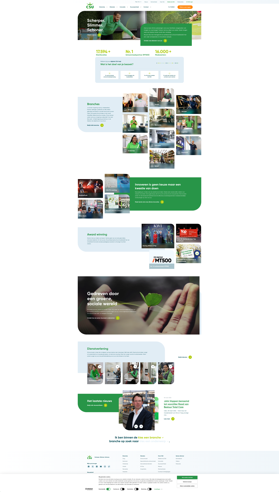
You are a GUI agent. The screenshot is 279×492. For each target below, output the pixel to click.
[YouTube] (100, 466)
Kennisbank (179, 458)
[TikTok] (109, 466)
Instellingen (157, 489)
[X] (92, 466)
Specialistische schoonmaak (148, 461)
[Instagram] (104, 466)
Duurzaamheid (162, 463)
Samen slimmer (180, 456)
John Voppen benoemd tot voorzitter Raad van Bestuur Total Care (176, 404)
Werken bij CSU (162, 458)
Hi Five (142, 466)
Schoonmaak (143, 458)
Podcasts (178, 463)
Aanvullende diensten (146, 463)
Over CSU (160, 456)
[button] (185, 7)
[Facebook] (88, 466)
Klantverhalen (162, 469)
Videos (177, 461)
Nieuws (160, 466)
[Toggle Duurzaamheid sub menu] (141, 7)
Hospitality (143, 469)
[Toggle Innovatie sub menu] (127, 7)
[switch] (122, 489)
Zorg (124, 458)
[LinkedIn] (96, 466)
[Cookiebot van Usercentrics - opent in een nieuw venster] (89, 489)
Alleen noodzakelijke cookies (187, 486)
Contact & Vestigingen (164, 471)
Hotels (124, 466)
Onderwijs (125, 463)
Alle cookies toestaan (187, 477)
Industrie (125, 471)
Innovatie (160, 461)
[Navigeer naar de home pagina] (90, 6)
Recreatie (125, 469)
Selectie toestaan (187, 481)
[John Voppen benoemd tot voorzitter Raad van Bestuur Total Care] (139, 410)
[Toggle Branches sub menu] (107, 7)
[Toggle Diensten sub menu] (117, 7)
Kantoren (125, 461)
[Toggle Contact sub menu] (150, 7)
